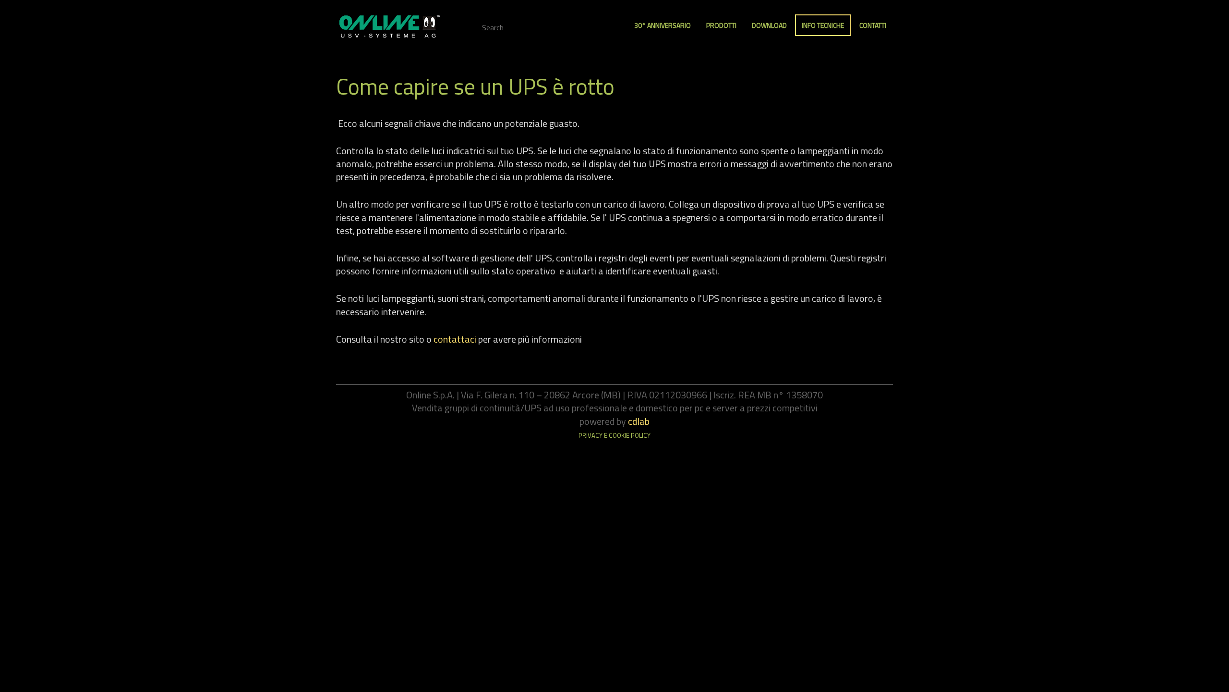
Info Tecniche (823, 25)
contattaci (455, 339)
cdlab (639, 421)
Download (769, 25)
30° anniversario (662, 25)
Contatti (872, 25)
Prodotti (721, 25)
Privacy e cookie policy (614, 435)
